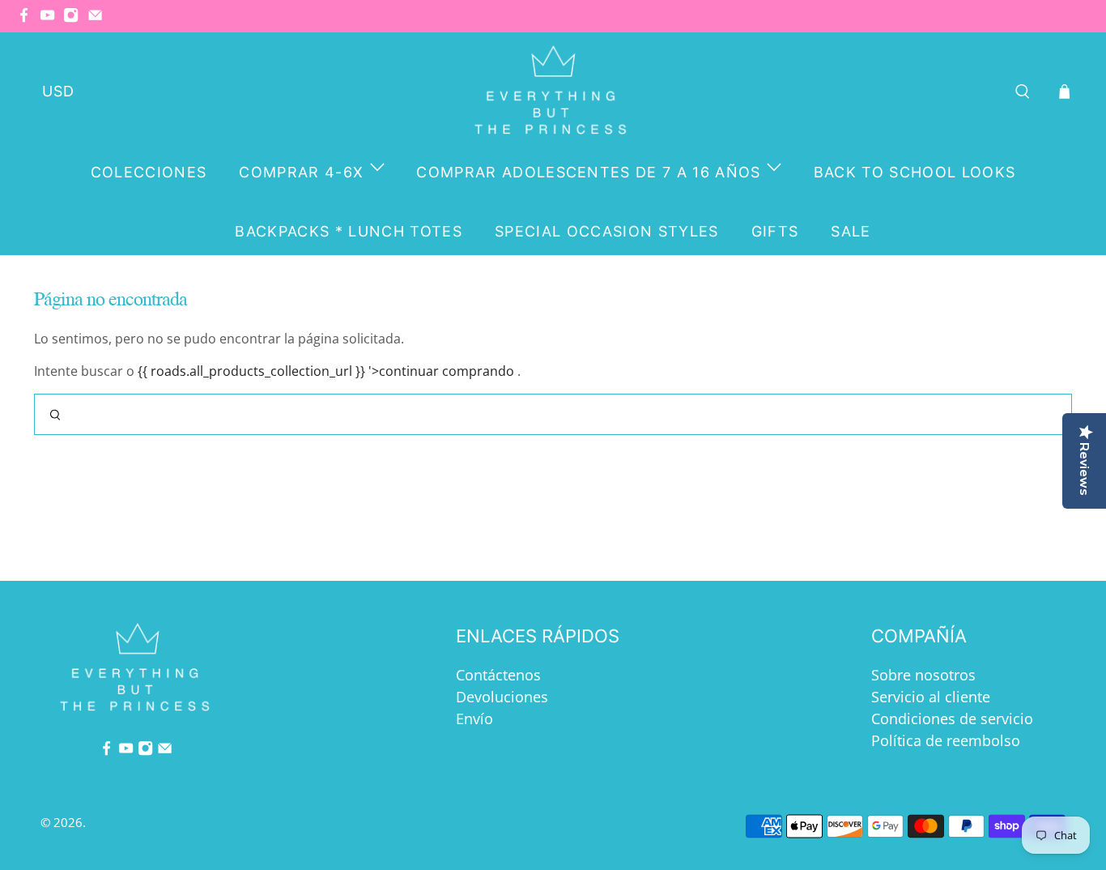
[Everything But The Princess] (553, 91)
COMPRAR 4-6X (301, 172)
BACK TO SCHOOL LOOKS (915, 172)
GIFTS (775, 231)
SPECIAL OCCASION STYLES (607, 231)
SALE (850, 231)
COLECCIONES (149, 172)
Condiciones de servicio (952, 718)
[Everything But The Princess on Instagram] (75, 19)
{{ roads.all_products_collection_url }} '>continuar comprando (326, 371)
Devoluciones (502, 696)
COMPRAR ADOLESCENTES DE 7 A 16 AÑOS (588, 172)
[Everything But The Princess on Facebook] (28, 19)
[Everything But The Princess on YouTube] (51, 19)
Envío (474, 718)
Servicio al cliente (930, 696)
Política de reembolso (945, 740)
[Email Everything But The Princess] (99, 19)
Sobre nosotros (923, 674)
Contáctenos (498, 674)
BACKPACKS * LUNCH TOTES (348, 231)
